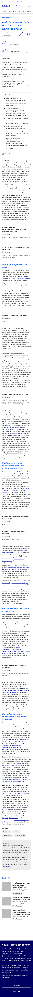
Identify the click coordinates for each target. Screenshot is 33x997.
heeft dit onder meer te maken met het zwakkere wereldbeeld (15, 490)
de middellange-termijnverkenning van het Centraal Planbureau (13, 747)
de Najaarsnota (14, 433)
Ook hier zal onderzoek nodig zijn (17, 793)
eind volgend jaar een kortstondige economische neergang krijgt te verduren (15, 690)
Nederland (12, 11)
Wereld (29, 11)
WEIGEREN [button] (16, 985)
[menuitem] (6, 831)
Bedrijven (13, 2)
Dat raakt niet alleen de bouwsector (13, 569)
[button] (22, 34)
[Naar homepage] (6, 6)
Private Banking (21, 2)
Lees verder (6, 866)
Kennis (4, 11)
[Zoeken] (16, 6)
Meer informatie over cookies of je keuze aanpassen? (14, 976)
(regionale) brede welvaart (10, 818)
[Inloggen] (20, 6)
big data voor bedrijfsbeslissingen (15, 781)
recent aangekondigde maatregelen (19, 567)
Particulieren (5, 2)
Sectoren (21, 11)
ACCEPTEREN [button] (16, 991)
